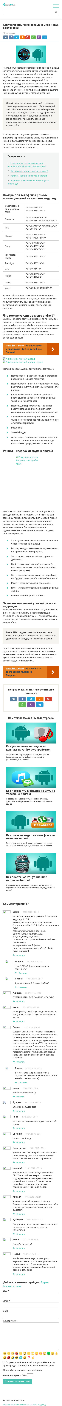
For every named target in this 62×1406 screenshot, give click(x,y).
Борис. (45, 1282)
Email (6, 1301)
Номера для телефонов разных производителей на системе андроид (27, 165)
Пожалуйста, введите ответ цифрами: (22, 1370)
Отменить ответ (12, 1286)
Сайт (5, 1311)
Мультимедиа (9, 33)
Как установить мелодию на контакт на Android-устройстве (28, 748)
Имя (6, 1291)
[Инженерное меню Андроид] (19, 359)
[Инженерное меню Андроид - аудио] (23, 362)
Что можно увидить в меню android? (29, 171)
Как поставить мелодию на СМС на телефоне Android (30, 792)
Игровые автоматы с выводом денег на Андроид (24, 1405)
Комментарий (10, 1320)
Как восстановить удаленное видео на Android (26, 878)
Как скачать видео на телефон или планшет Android (30, 836)
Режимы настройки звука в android (29, 175)
